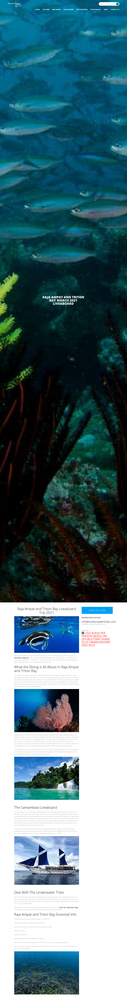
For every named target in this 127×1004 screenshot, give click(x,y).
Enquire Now (97, 610)
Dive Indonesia (82, 9)
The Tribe (46, 9)
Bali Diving (56, 9)
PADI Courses (68, 9)
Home (38, 9)
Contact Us (115, 9)
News (106, 9)
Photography (95, 9)
